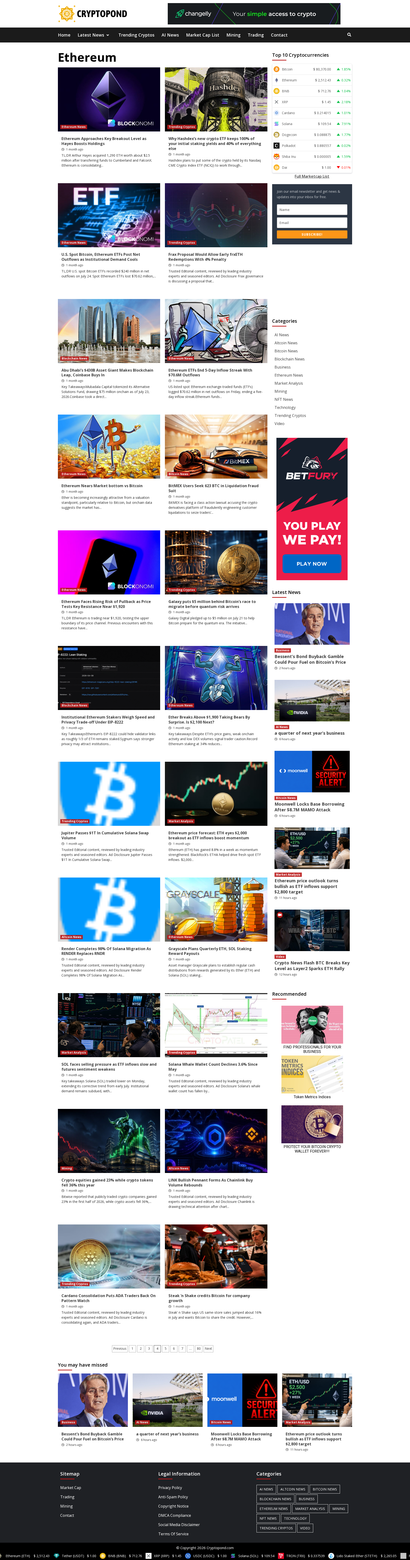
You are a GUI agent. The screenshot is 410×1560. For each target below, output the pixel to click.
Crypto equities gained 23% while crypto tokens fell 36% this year (107, 1182)
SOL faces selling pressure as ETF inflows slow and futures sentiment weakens (109, 1067)
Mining (233, 35)
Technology (285, 407)
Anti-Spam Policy (173, 1496)
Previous (119, 1348)
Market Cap (70, 1487)
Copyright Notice (173, 1506)
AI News (170, 35)
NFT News (284, 399)
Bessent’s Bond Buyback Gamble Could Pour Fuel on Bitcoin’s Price (310, 659)
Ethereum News (74, 127)
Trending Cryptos (136, 35)
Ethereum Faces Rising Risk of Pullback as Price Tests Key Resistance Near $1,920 (106, 604)
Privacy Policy (170, 1487)
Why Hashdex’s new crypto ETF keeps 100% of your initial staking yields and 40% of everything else (214, 143)
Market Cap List (202, 35)
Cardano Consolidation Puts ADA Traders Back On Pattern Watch (108, 1298)
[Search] (349, 34)
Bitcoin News (178, 474)
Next (208, 1348)
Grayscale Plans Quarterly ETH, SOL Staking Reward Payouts (210, 951)
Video (279, 423)
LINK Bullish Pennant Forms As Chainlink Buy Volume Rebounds (210, 1182)
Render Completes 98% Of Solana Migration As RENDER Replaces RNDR (106, 951)
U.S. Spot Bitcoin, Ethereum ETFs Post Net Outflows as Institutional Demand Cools (100, 257)
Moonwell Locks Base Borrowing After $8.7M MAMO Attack (310, 806)
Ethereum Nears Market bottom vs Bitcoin (102, 485)
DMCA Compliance (174, 1515)
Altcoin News (71, 937)
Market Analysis (181, 821)
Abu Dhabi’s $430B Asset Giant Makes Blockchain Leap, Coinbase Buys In (107, 373)
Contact (279, 35)
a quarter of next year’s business (310, 733)
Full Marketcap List (312, 176)
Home (64, 35)
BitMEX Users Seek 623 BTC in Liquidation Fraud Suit (213, 488)
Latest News (91, 35)
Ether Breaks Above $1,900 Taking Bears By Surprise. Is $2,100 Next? (209, 720)
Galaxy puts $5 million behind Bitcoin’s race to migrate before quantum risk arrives (212, 604)
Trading (256, 35)
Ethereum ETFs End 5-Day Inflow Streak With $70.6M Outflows (210, 373)
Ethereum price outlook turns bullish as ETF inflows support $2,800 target (306, 886)
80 (199, 1348)
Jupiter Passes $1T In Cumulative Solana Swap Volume (105, 835)
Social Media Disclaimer (179, 1524)
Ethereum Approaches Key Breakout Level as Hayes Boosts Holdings (103, 141)
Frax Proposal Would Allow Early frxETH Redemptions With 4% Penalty (205, 257)
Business (283, 367)
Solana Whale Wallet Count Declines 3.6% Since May (213, 1067)
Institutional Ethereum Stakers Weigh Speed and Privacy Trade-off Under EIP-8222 (108, 720)
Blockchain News (74, 358)
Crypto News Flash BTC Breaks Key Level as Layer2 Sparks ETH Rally (312, 965)
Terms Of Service (173, 1534)
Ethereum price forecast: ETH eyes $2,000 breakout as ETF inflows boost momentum (208, 835)
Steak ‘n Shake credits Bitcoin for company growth (209, 1298)
